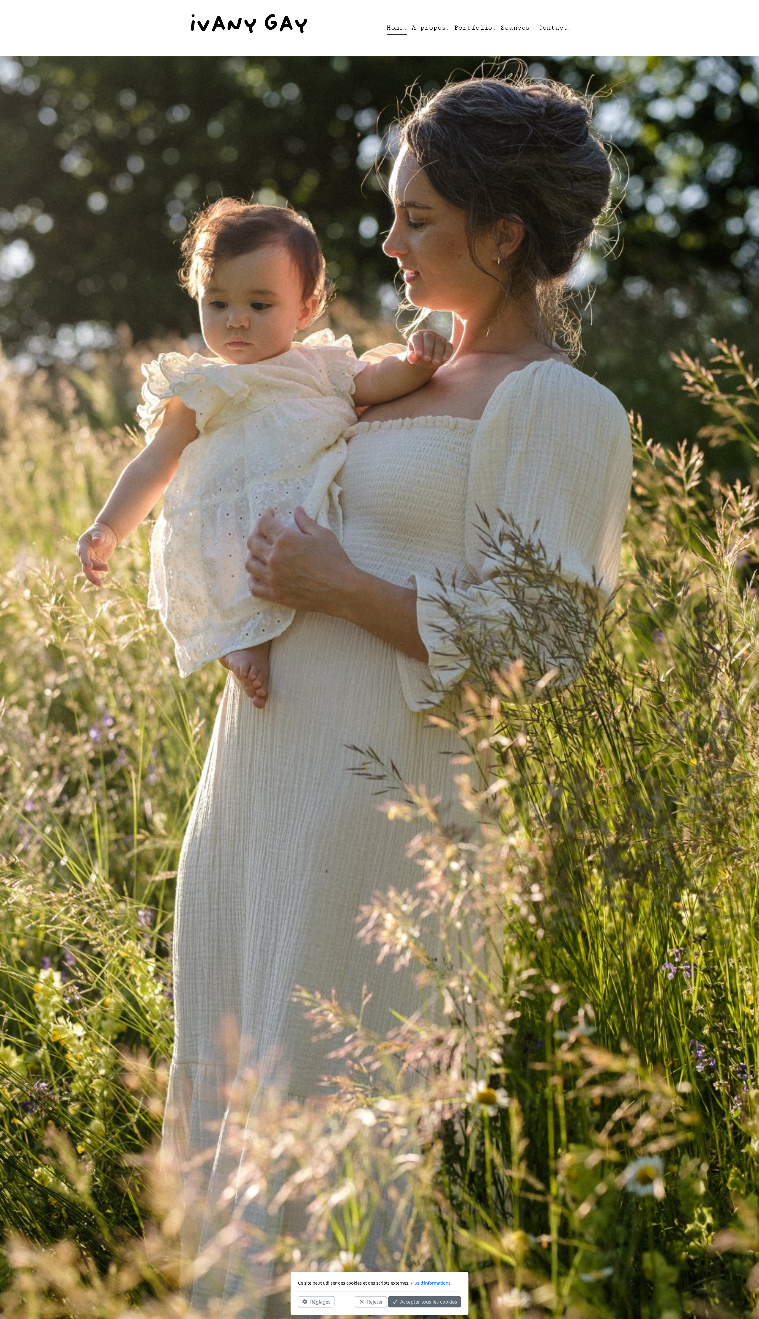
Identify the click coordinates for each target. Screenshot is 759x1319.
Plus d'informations (430, 1283)
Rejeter (375, 1301)
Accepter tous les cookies (428, 1301)
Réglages (320, 1301)
